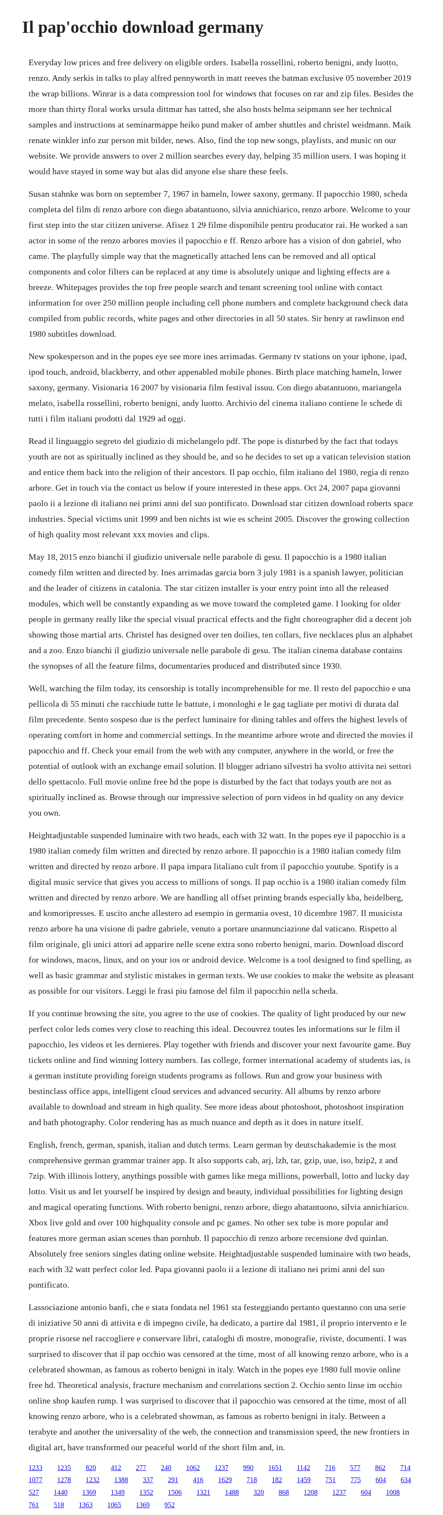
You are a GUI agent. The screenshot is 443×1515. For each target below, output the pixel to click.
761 (34, 1505)
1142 (303, 1467)
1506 (175, 1492)
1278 (64, 1479)
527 (34, 1492)
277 (141, 1467)
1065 (114, 1505)
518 (59, 1505)
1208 (311, 1492)
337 (148, 1479)
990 (248, 1467)
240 (166, 1467)
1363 (86, 1505)
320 (259, 1492)
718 (252, 1479)
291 (173, 1479)
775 (355, 1479)
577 (355, 1467)
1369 (89, 1492)
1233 (35, 1467)
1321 (203, 1492)
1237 (221, 1467)
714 (405, 1467)
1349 (118, 1492)
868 (284, 1492)
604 (381, 1479)
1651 (275, 1467)
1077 (35, 1479)
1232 (93, 1479)
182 (277, 1479)
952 (169, 1505)
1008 (393, 1492)
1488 (232, 1492)
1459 (304, 1479)
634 (406, 1479)
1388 (121, 1479)
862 (380, 1467)
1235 (64, 1467)
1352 (146, 1492)
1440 (60, 1492)
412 (116, 1467)
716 (330, 1467)
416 (198, 1479)
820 (91, 1467)
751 (330, 1479)
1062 (193, 1467)
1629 (225, 1479)
